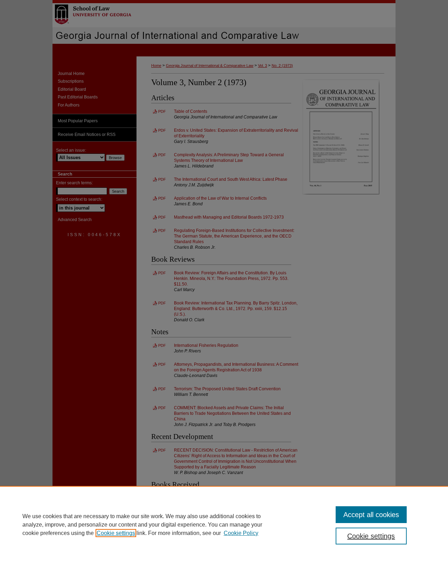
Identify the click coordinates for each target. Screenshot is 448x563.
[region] (224, 524)
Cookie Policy (241, 533)
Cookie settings (116, 533)
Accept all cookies (371, 515)
